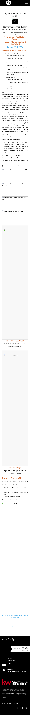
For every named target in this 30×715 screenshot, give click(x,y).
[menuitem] (26, 3)
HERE (6, 156)
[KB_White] (12, 3)
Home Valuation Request (8, 345)
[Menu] (26, 3)
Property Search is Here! (13, 478)
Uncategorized (20, 32)
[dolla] (15, 21)
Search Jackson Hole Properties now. (11, 500)
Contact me (5, 165)
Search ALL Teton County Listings (11, 481)
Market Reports (14, 32)
